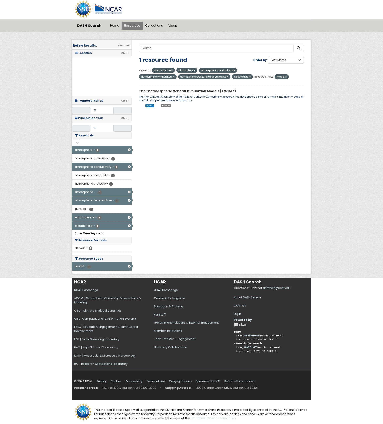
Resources (132, 25)
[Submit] (298, 48)
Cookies (116, 381)
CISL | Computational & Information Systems (105, 319)
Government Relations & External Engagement (186, 323)
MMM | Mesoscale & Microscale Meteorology (105, 356)
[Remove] (172, 70)
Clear (125, 53)
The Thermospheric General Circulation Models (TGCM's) (187, 91)
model (149, 106)
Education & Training (168, 306)
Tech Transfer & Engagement (175, 339)
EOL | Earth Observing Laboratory (96, 339)
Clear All (124, 45)
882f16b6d (251, 335)
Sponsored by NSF (208, 381)
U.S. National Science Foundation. (213, 418)
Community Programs (169, 298)
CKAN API (240, 306)
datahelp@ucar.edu (277, 288)
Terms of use (155, 381)
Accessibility (133, 381)
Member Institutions (168, 331)
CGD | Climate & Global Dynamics (97, 311)
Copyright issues (180, 381)
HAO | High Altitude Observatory (96, 347)
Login (237, 314)
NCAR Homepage (86, 290)
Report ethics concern (240, 381)
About (172, 25)
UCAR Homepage (166, 290)
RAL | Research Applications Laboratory (101, 364)
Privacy (102, 381)
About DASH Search (247, 297)
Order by (260, 60)
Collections (154, 25)
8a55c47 (250, 347)
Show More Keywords (89, 233)
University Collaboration (170, 347)
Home (114, 25)
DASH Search (89, 25)
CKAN (240, 324)
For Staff (160, 315)
